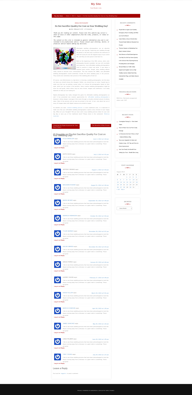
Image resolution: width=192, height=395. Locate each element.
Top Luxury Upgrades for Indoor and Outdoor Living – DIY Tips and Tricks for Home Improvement (128, 143)
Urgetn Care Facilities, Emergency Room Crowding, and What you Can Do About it (128, 32)
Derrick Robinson (70, 215)
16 (130, 182)
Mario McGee (68, 200)
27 (121, 187)
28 (124, 187)
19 (118, 184)
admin (72, 29)
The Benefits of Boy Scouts (101, 125)
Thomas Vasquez (123, 48)
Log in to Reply (59, 147)
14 (124, 182)
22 (127, 184)
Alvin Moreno (122, 54)
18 (137, 182)
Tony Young (67, 354)
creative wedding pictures (75, 107)
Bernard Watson (123, 66)
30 (130, 187)
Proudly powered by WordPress (87, 390)
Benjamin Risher (69, 185)
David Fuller (68, 292)
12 (118, 182)
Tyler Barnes (68, 231)
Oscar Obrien (68, 246)
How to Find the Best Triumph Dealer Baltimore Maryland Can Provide (129, 42)
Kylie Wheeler (68, 138)
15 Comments (88, 29)
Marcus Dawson (69, 308)
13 (121, 182)
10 (133, 179)
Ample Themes (110, 390)
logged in (63, 373)
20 (121, 184)
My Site (96, 3)
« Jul (118, 189)
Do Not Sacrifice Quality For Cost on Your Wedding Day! (81, 26)
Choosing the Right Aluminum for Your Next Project (65, 126)
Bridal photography (81, 23)
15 (127, 182)
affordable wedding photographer (98, 97)
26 (118, 187)
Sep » (123, 189)
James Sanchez (69, 323)
